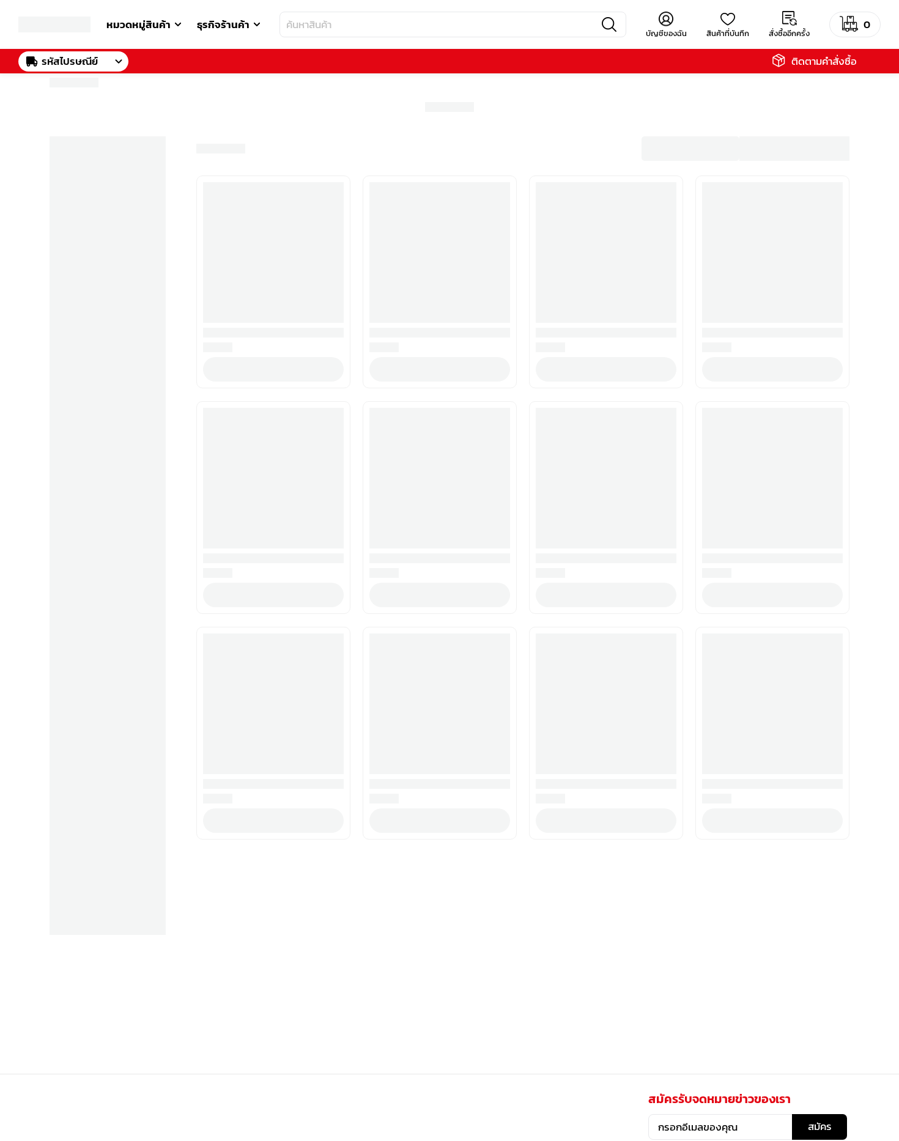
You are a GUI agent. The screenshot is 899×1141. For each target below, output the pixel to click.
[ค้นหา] (609, 24)
